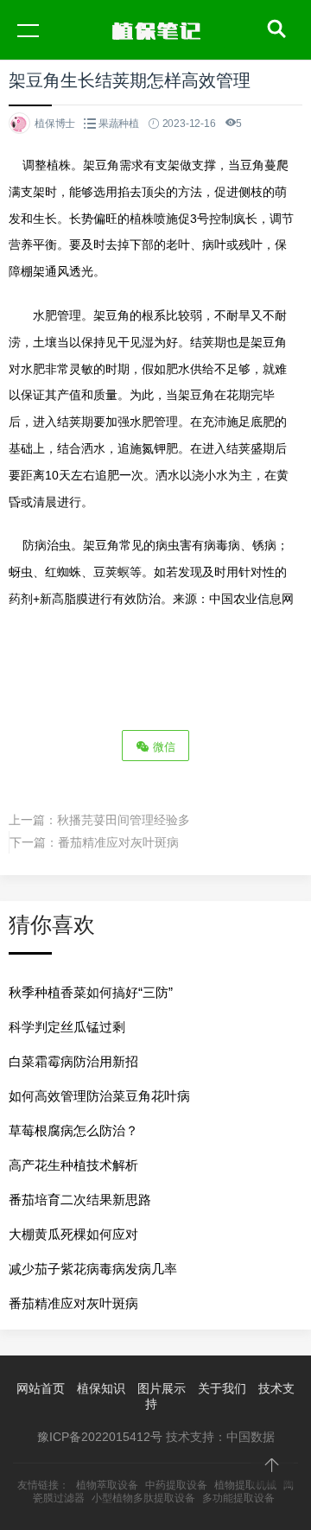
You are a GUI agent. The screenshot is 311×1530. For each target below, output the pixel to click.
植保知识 (101, 1388)
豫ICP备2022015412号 (99, 1437)
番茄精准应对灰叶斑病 (118, 842)
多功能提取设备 (238, 1498)
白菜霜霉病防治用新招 (73, 1061)
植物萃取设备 (107, 1485)
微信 (162, 746)
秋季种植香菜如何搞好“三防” (91, 992)
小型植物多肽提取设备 (143, 1498)
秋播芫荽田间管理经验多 (123, 820)
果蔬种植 (118, 123)
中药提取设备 (176, 1485)
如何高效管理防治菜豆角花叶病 (99, 1096)
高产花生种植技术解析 (73, 1165)
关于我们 (222, 1388)
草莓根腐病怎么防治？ (73, 1130)
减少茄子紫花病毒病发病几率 (93, 1268)
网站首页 (40, 1388)
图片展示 (161, 1388)
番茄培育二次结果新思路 (80, 1199)
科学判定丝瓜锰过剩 (67, 1026)
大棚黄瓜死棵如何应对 (73, 1234)
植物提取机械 (245, 1485)
